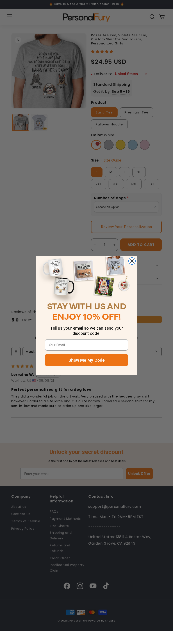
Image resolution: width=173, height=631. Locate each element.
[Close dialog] (132, 261)
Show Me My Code (86, 360)
